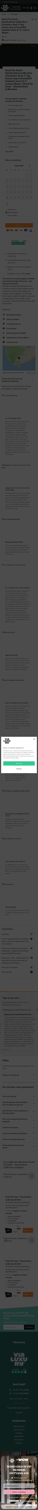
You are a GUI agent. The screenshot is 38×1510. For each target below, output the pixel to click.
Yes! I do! (19, 763)
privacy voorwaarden (26, 1506)
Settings (19, 768)
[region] (19, 755)
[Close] (34, 739)
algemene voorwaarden (12, 1506)
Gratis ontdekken (19, 1492)
